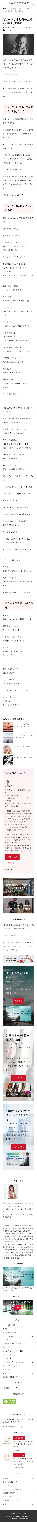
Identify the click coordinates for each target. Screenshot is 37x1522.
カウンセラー (7, 1325)
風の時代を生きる (9, 1377)
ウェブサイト (11, 869)
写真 (4, 1347)
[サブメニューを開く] (32, 1332)
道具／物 (6, 1369)
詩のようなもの (8, 1366)
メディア (5, 1340)
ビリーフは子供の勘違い (22, 746)
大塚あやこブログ (18, 3)
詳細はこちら (12, 857)
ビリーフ (8, 30)
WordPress (25, 1519)
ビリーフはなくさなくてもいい (24, 757)
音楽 (4, 1373)
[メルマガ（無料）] (18, 1276)
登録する (18, 1001)
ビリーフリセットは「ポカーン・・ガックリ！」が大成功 (22, 725)
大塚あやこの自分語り (11, 1351)
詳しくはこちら (18, 1077)
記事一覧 (11, 863)
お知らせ (6, 1478)
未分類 (5, 1358)
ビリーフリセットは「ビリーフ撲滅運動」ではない (23, 736)
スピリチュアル (8, 1329)
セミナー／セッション (10, 1332)
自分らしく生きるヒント (11, 1362)
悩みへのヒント (8, 1355)
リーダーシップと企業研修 (12, 1343)
